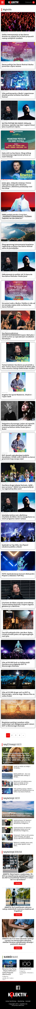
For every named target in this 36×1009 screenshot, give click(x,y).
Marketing (21, 1001)
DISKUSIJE (12, 851)
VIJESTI (12, 744)
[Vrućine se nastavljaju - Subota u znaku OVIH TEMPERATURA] (18, 809)
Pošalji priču (28, 2)
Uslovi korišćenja (11, 1001)
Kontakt (28, 1001)
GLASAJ (18, 883)
